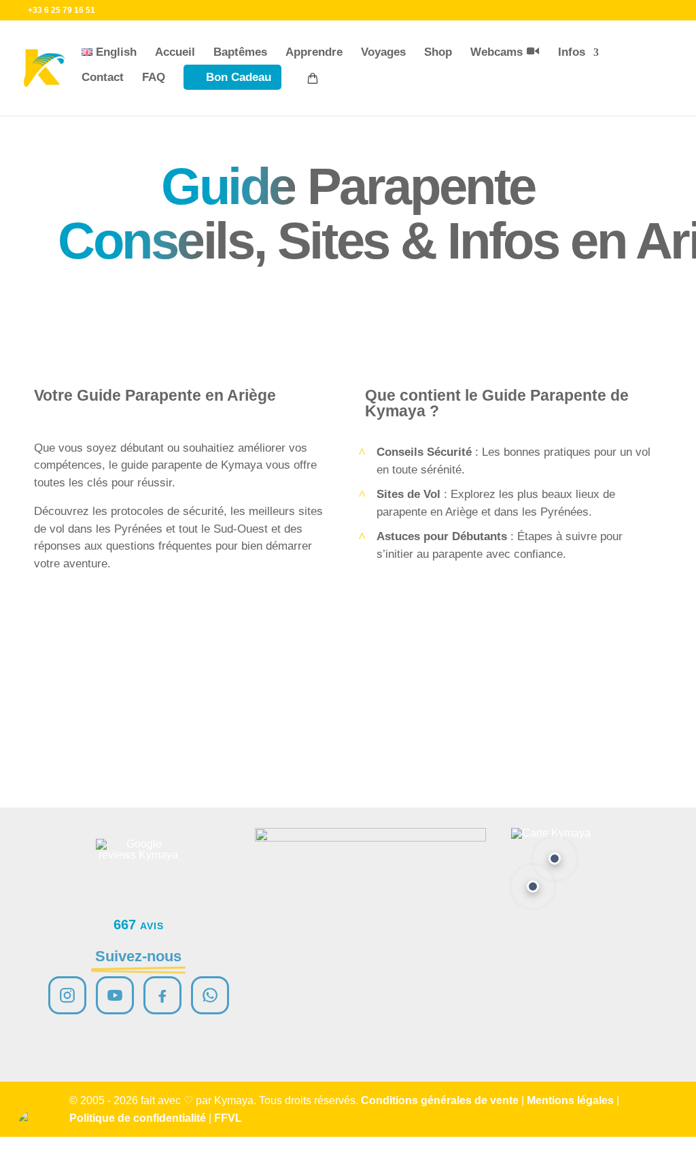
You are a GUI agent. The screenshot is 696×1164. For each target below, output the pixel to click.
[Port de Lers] (533, 886)
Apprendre (314, 52)
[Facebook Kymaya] (162, 995)
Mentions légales (570, 1100)
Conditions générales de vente (440, 1100)
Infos (571, 52)
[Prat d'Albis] (555, 858)
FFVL (228, 1118)
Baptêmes (240, 52)
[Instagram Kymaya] (67, 995)
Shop (438, 52)
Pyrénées (138, 528)
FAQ (153, 77)
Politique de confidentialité (137, 1118)
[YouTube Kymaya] (115, 995)
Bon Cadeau (238, 77)
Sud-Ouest (240, 528)
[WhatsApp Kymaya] (210, 995)
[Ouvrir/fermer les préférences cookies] (35, 1128)
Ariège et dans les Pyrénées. (518, 511)
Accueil (175, 52)
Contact (103, 77)
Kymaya (241, 465)
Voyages (383, 52)
